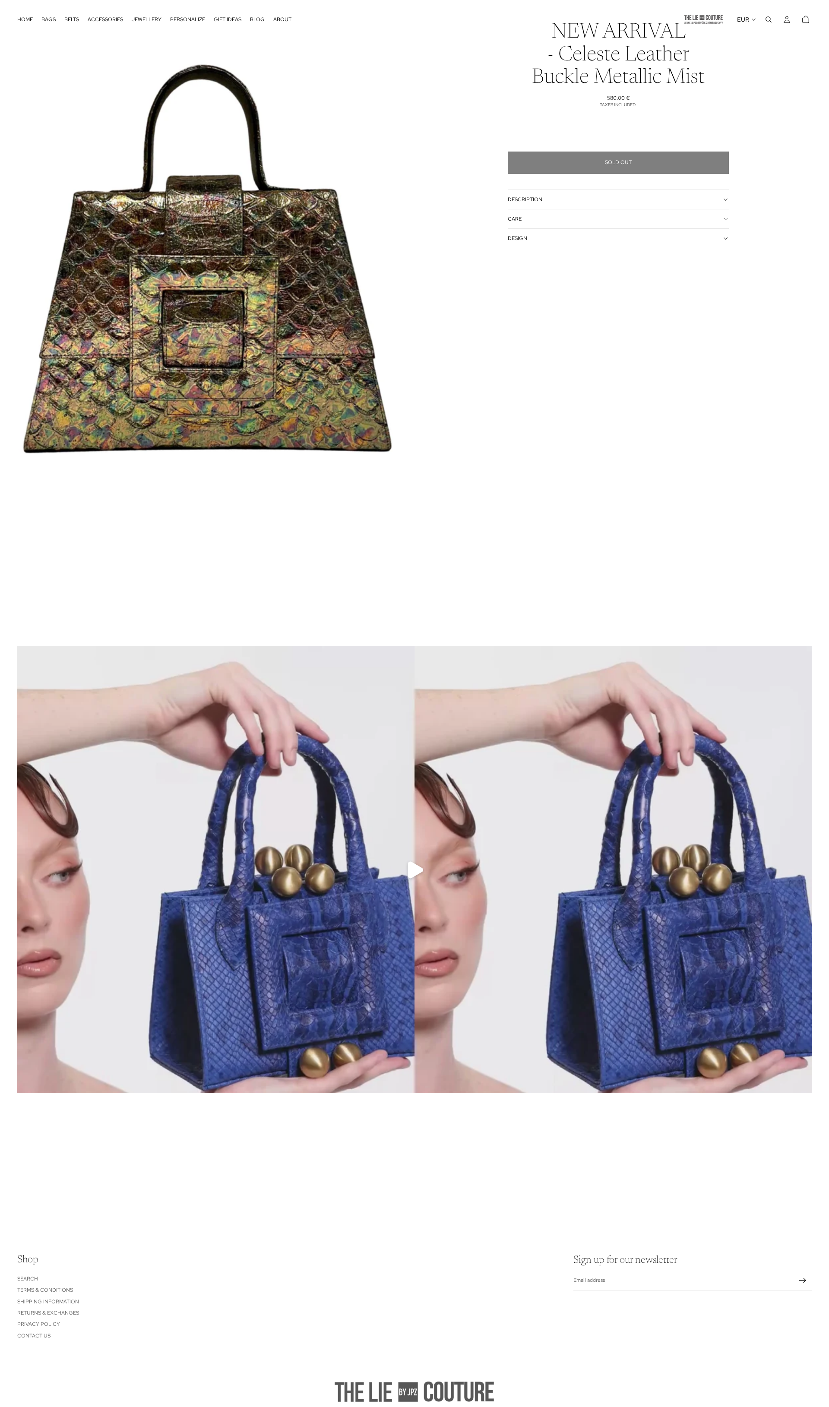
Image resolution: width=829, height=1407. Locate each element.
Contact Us (34, 1335)
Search (27, 1278)
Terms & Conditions (45, 1290)
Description (525, 199)
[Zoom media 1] (207, 259)
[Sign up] (803, 1280)
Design (517, 238)
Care (515, 218)
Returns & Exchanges (48, 1312)
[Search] (768, 19)
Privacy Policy (38, 1324)
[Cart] (805, 19)
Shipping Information (48, 1301)
